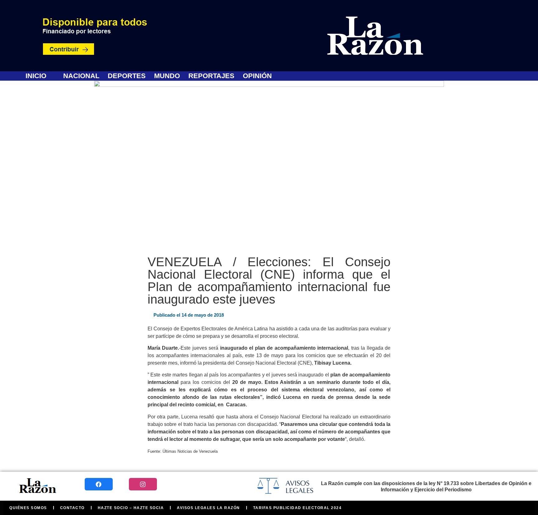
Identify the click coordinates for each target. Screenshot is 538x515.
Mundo (167, 76)
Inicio (36, 76)
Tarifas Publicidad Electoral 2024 (297, 508)
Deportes (127, 76)
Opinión (257, 76)
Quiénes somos (28, 508)
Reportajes (211, 76)
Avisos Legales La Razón (208, 508)
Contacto (72, 508)
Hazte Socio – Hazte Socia (131, 508)
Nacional (81, 76)
